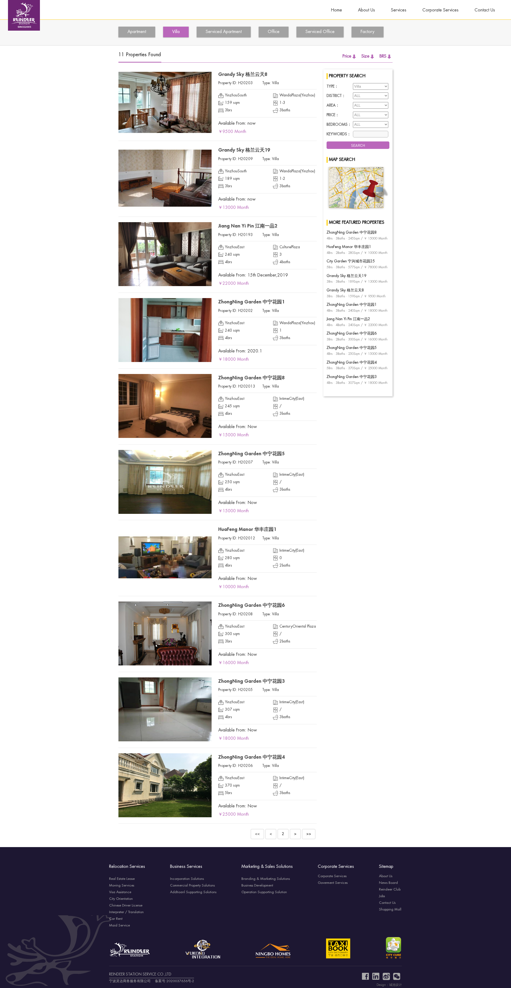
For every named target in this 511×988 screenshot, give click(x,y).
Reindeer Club (390, 889)
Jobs (382, 896)
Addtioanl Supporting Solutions (193, 892)
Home (336, 10)
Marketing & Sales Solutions (267, 866)
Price (347, 56)
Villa (176, 32)
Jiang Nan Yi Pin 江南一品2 (247, 226)
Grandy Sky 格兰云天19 (244, 150)
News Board (388, 883)
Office (273, 32)
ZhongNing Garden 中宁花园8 (251, 378)
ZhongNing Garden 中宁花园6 (251, 605)
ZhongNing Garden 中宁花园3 (251, 681)
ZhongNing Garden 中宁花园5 (251, 454)
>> (308, 834)
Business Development (257, 885)
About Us (366, 10)
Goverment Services (333, 883)
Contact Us (485, 10)
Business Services (186, 866)
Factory (367, 32)
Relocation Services (127, 866)
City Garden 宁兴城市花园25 (351, 261)
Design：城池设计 (389, 985)
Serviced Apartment (224, 32)
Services (398, 10)
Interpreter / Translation (126, 912)
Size (365, 56)
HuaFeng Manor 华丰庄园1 (247, 529)
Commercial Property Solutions (192, 885)
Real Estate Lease (122, 879)
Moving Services (121, 885)
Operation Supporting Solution (264, 892)
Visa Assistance (120, 892)
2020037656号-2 (180, 981)
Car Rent (115, 919)
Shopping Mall (390, 909)
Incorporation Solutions (187, 879)
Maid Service (119, 925)
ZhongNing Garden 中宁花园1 (251, 302)
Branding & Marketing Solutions (265, 879)
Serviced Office (320, 32)
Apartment (136, 32)
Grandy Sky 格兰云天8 (242, 74)
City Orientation (121, 899)
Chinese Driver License (125, 905)
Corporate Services (440, 10)
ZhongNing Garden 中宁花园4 (251, 757)
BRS (383, 56)
